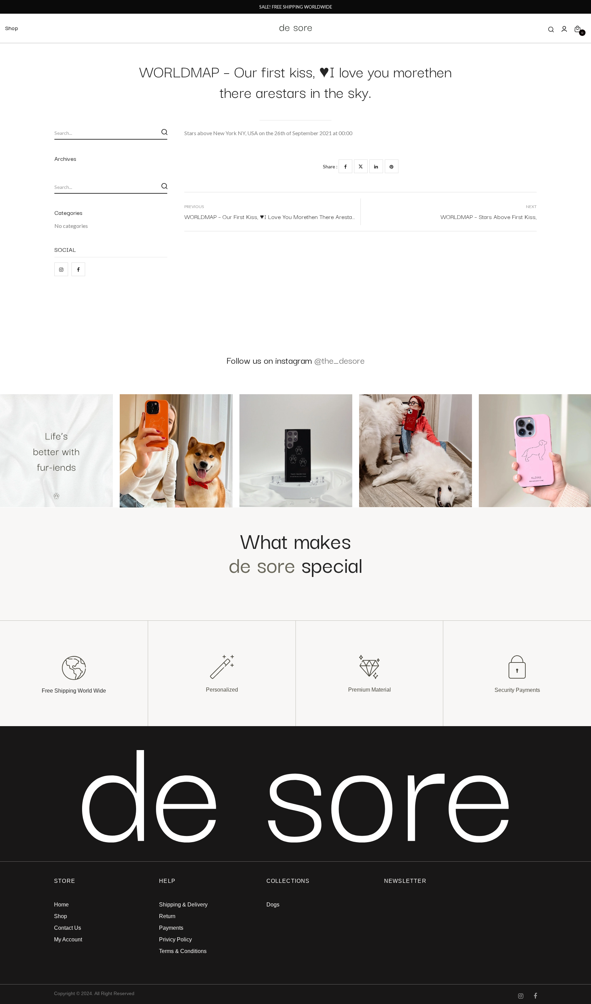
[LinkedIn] (376, 166)
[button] (577, 28)
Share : (330, 166)
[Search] (164, 132)
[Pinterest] (391, 166)
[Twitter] (361, 166)
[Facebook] (345, 166)
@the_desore (339, 360)
